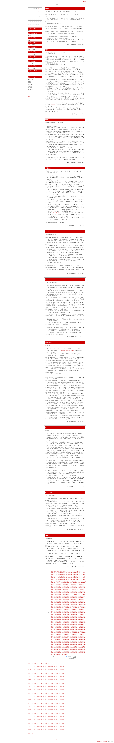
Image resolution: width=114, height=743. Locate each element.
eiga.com (53, 104)
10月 (57, 666)
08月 (52, 666)
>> (38, 8)
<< (31, 8)
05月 (44, 663)
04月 (41, 663)
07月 (49, 663)
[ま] (57, 739)
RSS (29, 96)
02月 (35, 663)
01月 (33, 663)
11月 (60, 666)
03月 (38, 663)
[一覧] (84, 1)
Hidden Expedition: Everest (67, 350)
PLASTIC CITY (56, 212)
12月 (63, 666)
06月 (46, 663)
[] (52, 571)
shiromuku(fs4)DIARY (102, 741)
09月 (55, 666)
